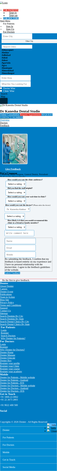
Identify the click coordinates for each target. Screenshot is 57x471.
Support (4, 308)
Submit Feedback (12, 273)
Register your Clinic (9, 366)
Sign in (13, 12)
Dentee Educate (7, 358)
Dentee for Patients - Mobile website (17, 377)
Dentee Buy (6, 360)
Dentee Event (6, 291)
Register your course (10, 369)
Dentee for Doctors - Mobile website (17, 385)
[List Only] (4, 101)
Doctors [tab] (4, 122)
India (53, 428)
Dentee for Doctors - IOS (12, 391)
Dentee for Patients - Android (14, 380)
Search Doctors (8, 335)
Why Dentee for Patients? (13, 338)
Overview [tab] (5, 120)
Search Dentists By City (11, 316)
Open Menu (5, 21)
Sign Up (10, 29)
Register (5, 333)
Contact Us (5, 310)
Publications (6, 294)
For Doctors (9, 32)
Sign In (9, 26)
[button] (28, 225)
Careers (3, 289)
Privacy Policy (7, 302)
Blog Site (4, 300)
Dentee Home (6, 352)
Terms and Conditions (10, 305)
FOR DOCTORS (11, 18)
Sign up (13, 15)
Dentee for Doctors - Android (14, 388)
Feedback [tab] (4, 125)
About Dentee (7, 286)
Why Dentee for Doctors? (12, 349)
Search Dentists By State (12, 319)
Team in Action (7, 297)
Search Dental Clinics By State (15, 324)
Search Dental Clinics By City (14, 321)
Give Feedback (13, 169)
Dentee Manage (7, 355)
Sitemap (4, 313)
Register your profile (10, 363)
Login (4, 330)
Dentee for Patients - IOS (12, 383)
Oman (54, 431)
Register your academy (11, 371)
